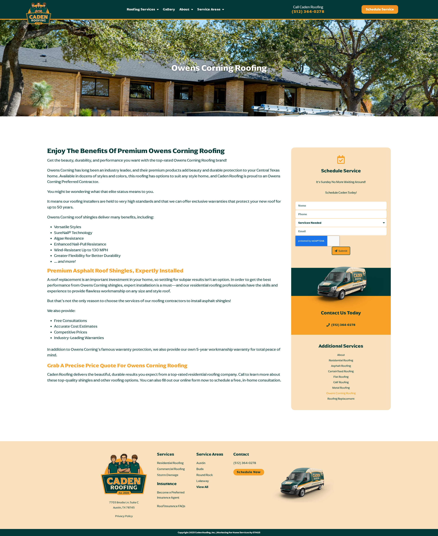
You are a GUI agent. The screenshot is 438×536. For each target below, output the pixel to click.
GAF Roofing (341, 382)
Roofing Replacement (341, 398)
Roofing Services (141, 9)
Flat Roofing (341, 377)
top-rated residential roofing (195, 374)
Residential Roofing (341, 360)
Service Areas (208, 9)
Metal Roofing (341, 388)
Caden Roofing (230, 176)
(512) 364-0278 (308, 11)
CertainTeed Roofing (341, 371)
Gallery (169, 9)
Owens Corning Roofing (341, 393)
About (184, 9)
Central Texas (268, 170)
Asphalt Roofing (341, 366)
